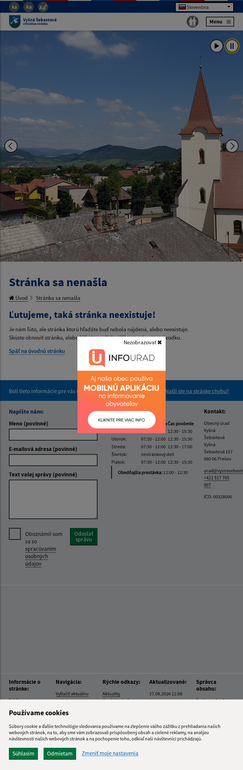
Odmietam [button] (60, 753)
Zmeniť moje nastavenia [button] (110, 753)
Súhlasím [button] (23, 753)
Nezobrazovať (140, 342)
